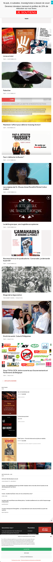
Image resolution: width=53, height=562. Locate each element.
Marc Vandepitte (30, 443)
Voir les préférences (26, 556)
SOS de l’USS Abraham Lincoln (10, 479)
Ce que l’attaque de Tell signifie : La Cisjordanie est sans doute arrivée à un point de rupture (24, 509)
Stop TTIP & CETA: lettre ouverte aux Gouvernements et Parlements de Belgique (25, 371)
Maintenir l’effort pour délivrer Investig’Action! (22, 125)
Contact (30, 531)
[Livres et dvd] (26, 41)
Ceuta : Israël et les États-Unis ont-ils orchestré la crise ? (17, 493)
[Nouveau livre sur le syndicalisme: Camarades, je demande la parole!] (26, 243)
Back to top (50, 520)
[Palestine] (26, 75)
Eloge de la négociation (12, 295)
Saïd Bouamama (21, 397)
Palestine (6, 90)
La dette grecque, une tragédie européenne (20, 224)
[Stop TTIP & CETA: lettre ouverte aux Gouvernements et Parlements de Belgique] (26, 355)
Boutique (4, 387)
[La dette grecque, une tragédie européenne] (26, 208)
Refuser (26, 553)
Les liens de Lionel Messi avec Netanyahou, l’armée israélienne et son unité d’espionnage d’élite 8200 (26, 501)
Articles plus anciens (10, 380)
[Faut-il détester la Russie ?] (26, 143)
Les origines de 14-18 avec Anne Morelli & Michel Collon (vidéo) (25, 188)
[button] (51, 536)
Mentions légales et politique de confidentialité (31, 560)
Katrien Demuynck (22, 443)
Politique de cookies (16, 560)
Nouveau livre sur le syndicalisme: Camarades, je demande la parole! (26, 259)
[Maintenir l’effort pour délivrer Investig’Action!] (26, 109)
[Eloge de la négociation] (26, 279)
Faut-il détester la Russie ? (13, 157)
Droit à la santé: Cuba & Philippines (17, 336)
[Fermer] (52, 2)
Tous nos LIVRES (25, 465)
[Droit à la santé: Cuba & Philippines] (26, 317)
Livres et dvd (8, 56)
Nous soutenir (45, 529)
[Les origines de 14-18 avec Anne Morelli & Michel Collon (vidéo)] (26, 174)
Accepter (26, 549)
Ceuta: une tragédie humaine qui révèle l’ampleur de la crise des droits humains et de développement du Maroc (25, 486)
